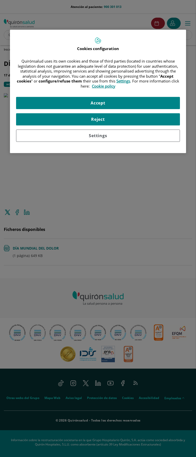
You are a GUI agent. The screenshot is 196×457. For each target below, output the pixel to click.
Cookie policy (103, 86)
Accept (98, 103)
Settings (98, 136)
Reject (98, 119)
